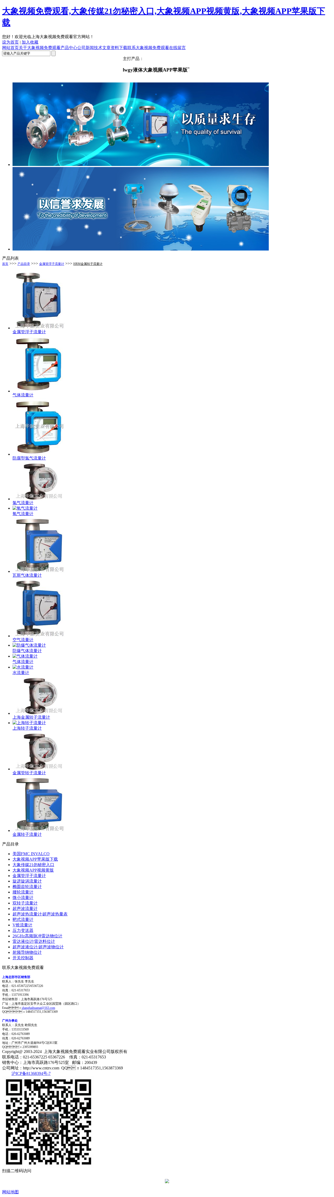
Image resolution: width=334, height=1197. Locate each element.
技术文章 (102, 47)
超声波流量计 (25, 908)
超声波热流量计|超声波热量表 (40, 914)
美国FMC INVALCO (31, 853)
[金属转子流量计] (39, 830)
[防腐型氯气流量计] (39, 454)
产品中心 (69, 47)
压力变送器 (23, 930)
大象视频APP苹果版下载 (35, 859)
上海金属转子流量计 (31, 717)
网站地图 (10, 1192)
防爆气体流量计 (27, 650)
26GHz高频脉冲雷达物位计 (37, 936)
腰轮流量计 (23, 892)
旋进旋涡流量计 (27, 881)
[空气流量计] (39, 636)
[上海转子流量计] (29, 722)
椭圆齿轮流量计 (27, 886)
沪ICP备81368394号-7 (31, 1073)
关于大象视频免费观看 (40, 47)
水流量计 (21, 672)
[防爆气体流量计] (29, 645)
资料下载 (119, 47)
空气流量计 (23, 640)
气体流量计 (23, 395)
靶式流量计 (23, 919)
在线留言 (177, 47)
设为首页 (10, 42)
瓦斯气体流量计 (27, 575)
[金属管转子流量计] (39, 769)
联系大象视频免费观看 (148, 47)
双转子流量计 (25, 903)
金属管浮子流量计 (51, 264)
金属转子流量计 (27, 834)
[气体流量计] (39, 391)
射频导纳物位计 (27, 952)
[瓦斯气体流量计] (39, 571)
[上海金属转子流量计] (39, 713)
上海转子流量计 (27, 728)
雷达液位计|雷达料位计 (34, 941)
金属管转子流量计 (29, 773)
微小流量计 (23, 897)
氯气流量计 (23, 503)
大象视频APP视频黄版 (33, 870)
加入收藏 (30, 42)
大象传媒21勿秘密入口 (33, 864)
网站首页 (10, 47)
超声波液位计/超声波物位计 (38, 947)
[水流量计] (23, 667)
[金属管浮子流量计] (39, 328)
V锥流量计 (22, 925)
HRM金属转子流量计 (88, 264)
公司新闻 (85, 47)
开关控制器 (23, 958)
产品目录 (23, 264)
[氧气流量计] (25, 508)
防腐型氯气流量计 (29, 458)
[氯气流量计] (39, 499)
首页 (5, 264)
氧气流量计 (23, 513)
